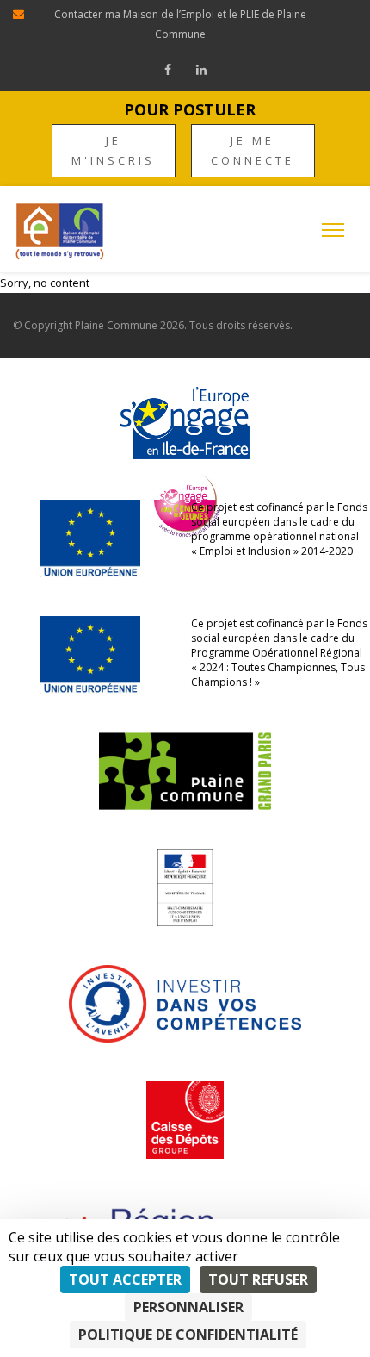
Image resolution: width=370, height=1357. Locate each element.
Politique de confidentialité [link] (188, 1334)
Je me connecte (252, 150)
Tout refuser (258, 1279)
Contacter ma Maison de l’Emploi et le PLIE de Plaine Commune (180, 24)
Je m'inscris (113, 150)
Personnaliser (188, 1307)
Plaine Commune (116, 325)
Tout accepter (125, 1279)
